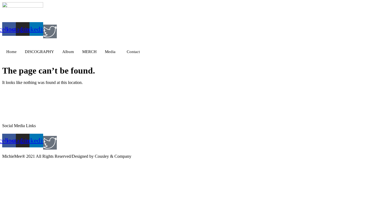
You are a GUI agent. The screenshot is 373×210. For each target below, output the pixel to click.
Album (68, 51)
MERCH (89, 51)
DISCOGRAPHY (39, 51)
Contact (133, 51)
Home (11, 51)
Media (110, 51)
